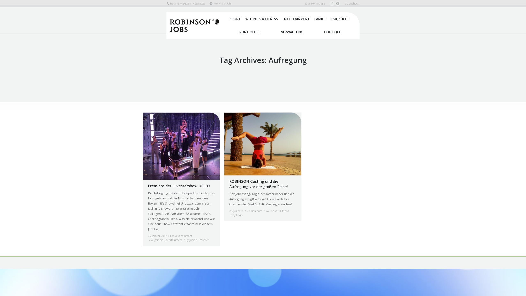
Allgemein (157, 240)
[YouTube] (337, 3)
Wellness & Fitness (277, 211)
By (197, 240)
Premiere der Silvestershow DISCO (179, 185)
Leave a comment (181, 236)
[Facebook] (332, 3)
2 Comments (254, 211)
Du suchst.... (352, 3)
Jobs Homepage (315, 3)
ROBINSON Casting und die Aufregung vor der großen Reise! (258, 184)
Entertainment (173, 240)
